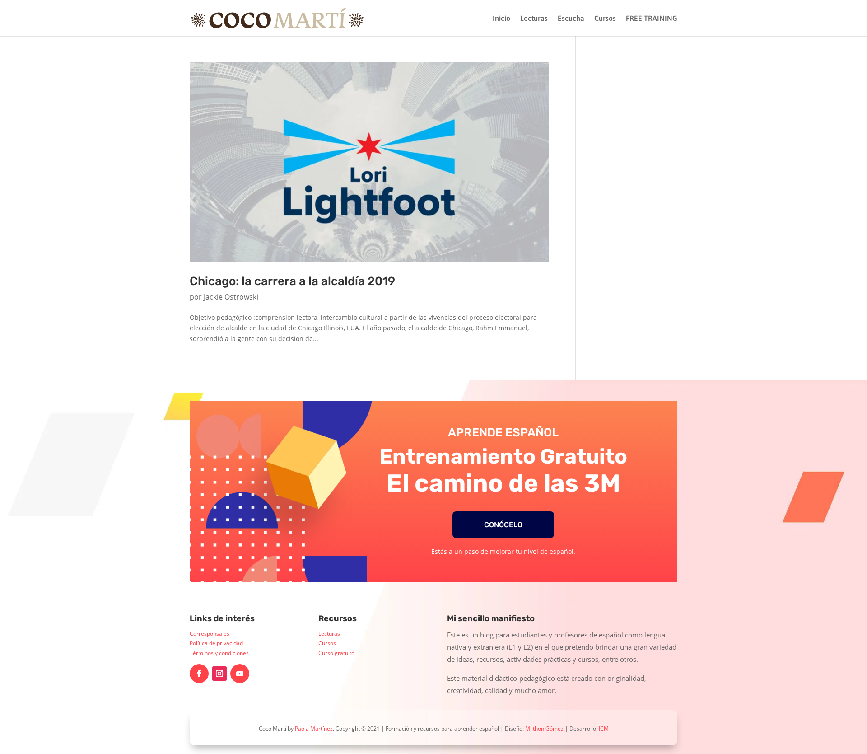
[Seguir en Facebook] (199, 673)
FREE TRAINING (651, 18)
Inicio (501, 18)
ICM (604, 728)
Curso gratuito (336, 653)
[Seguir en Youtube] (239, 673)
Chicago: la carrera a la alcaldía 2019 (292, 281)
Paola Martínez (314, 728)
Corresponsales (209, 633)
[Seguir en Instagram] (219, 673)
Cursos (605, 18)
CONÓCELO (503, 524)
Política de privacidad (216, 643)
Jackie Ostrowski (231, 297)
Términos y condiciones (219, 653)
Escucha (571, 18)
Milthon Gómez (544, 728)
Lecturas (534, 18)
